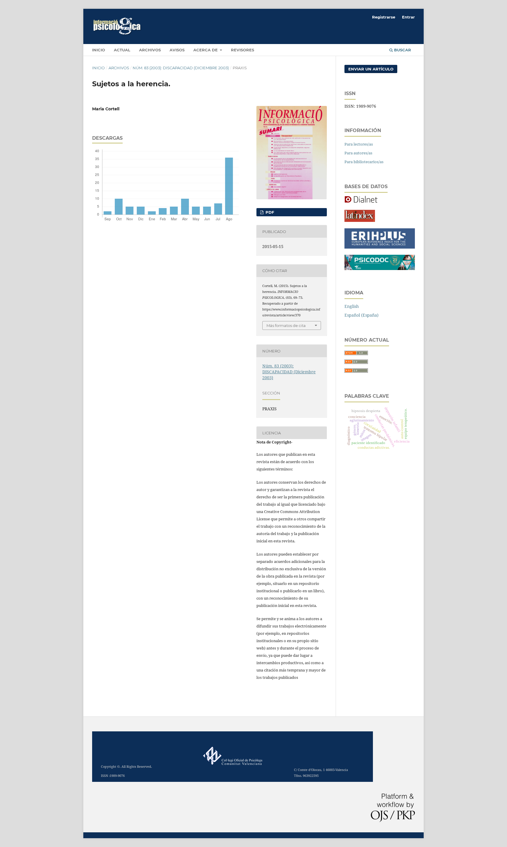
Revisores (242, 50)
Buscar (402, 50)
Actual (122, 50)
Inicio (98, 67)
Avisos (177, 50)
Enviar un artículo (370, 69)
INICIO (98, 50)
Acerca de (206, 50)
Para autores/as (358, 153)
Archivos (150, 50)
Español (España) (361, 315)
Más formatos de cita (286, 325)
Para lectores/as (358, 144)
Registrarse (383, 17)
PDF (269, 212)
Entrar (408, 17)
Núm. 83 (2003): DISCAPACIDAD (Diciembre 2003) (181, 67)
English (351, 306)
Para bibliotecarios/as (363, 161)
